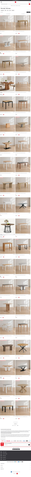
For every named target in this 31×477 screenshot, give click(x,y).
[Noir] (0, 276)
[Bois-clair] (15, 194)
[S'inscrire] (29, 444)
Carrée (10, 10)
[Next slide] (29, 439)
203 (17, 425)
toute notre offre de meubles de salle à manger (7, 432)
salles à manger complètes (3, 431)
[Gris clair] (15, 377)
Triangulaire (13, 10)
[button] (28, 2)
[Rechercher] (29, 4)
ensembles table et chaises (17, 431)
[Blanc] (0, 174)
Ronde (5, 10)
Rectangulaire (2, 10)
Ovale (7, 10)
